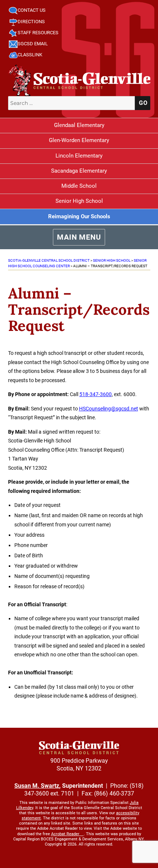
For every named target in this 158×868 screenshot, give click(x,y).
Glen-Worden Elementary (79, 140)
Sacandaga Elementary (79, 170)
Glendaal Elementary (79, 125)
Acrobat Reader (65, 834)
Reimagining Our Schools (79, 216)
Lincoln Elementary (79, 155)
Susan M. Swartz (36, 785)
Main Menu (79, 237)
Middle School (79, 186)
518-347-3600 (95, 394)
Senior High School (79, 201)
